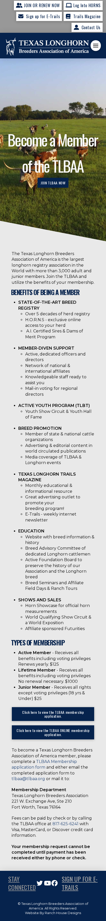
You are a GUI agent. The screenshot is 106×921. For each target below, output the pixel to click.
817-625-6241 (65, 823)
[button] (96, 45)
